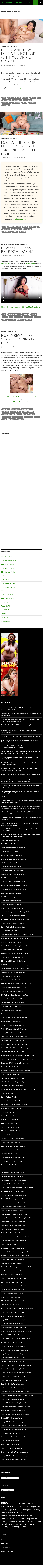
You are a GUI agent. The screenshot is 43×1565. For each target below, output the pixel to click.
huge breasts (17, 100)
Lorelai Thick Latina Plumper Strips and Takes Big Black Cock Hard (20, 148)
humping (10, 1521)
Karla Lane (6, 102)
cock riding (4, 1515)
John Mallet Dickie (20, 347)
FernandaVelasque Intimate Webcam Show (15, 999)
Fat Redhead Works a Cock (9, 1165)
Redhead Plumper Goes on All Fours (12, 1051)
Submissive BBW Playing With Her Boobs (14, 1104)
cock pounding (28, 412)
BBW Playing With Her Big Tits (11, 1131)
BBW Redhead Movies (8, 598)
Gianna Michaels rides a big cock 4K (12, 870)
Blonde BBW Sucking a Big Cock (11, 1448)
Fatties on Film (6, 1519)
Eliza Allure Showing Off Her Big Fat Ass (14, 1036)
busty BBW (6, 1512)
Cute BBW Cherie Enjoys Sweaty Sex (13, 927)
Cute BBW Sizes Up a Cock (9, 1097)
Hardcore (6, 229)
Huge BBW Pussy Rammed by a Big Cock (14, 1320)
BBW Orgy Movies (7, 594)
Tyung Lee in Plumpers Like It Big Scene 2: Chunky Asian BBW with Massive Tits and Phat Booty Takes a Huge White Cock (21, 807)
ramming (12, 419)
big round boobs (27, 409)
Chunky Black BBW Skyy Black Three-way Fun (16, 1048)
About (3, 1540)
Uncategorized (5, 621)
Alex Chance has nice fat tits (10, 878)
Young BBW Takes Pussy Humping (12, 1422)
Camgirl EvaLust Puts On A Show (11, 980)
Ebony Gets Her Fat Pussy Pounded (12, 1184)
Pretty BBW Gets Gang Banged (11, 900)
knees (31, 1521)
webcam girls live (26, 1559)
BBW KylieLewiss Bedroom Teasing (17, 249)
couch (10, 1515)
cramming (14, 1515)
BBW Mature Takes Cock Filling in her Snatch (15, 1339)
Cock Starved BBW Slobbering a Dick (13, 1146)
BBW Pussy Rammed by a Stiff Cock (12, 1312)
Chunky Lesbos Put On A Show (11, 1006)
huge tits (4, 1521)
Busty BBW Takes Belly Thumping (12, 1323)
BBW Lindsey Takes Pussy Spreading (12, 1388)
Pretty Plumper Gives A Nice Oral (12, 976)
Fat (39, 97)
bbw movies (3, 1559)
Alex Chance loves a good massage (12, 897)
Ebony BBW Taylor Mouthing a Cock (12, 1021)
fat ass (32, 414)
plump (25, 102)
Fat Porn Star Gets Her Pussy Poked (12, 1172)
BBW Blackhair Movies (8, 560)
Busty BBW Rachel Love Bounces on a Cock (15, 919)
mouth (37, 417)
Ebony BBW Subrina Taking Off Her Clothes (15, 968)
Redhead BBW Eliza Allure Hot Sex (12, 1085)
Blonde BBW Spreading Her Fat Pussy (13, 1225)
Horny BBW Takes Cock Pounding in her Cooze (18, 339)
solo (4, 319)
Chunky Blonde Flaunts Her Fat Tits (12, 1157)
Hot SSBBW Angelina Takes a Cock (12, 931)
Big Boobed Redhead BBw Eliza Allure (13, 1025)
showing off (6, 1526)
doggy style (24, 1515)
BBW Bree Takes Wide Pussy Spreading (13, 1240)
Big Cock (4, 1510)
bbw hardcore (33, 1504)
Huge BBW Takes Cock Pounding (11, 1274)
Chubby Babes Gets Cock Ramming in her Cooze (16, 1331)
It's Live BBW (5, 613)
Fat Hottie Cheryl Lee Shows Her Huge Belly (15, 912)
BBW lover (6, 409)
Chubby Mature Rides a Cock (10, 1305)
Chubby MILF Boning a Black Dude (12, 908)
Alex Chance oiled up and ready (11, 866)
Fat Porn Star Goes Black (9, 1153)
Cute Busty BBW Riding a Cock (11, 942)
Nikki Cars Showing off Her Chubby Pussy (14, 1214)
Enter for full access (21, 402)
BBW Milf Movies (6, 591)
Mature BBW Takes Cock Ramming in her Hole (16, 1237)
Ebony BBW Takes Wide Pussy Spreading (14, 1456)
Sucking (20, 419)
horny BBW (6, 417)
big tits (25, 97)
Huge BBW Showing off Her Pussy (12, 1263)
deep (25, 414)
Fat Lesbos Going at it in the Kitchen (12, 1078)
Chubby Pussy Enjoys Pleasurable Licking (14, 1452)
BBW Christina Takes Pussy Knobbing (13, 1301)
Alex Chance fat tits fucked (9, 851)
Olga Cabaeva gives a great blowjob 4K (13, 874)
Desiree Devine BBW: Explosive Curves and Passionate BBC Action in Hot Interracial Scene (20, 720)
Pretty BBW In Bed (7, 1093)
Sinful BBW (4, 617)
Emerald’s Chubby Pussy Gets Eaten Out (14, 1384)
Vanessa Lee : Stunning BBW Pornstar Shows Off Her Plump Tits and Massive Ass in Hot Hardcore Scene (20, 752)
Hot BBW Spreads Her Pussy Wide (12, 1342)
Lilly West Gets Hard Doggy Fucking (12, 1082)
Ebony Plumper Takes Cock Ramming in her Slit (16, 1218)
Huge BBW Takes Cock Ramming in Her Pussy (15, 1391)
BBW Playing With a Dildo (9, 1123)
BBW (4, 97)
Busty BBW (4, 602)
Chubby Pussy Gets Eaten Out (10, 1142)
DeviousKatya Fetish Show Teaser (12, 1010)
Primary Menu (40, 2)
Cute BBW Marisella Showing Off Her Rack (15, 946)
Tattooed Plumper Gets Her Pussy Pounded (15, 938)
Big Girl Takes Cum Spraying (10, 1444)
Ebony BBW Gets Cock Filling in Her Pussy (14, 1403)
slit (12, 1527)
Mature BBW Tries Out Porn (10, 1119)
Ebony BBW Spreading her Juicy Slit (12, 1199)
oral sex (3, 1524)
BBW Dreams (11, 1504)
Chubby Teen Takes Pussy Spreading (12, 1259)
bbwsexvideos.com (14, 97)
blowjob (5, 412)
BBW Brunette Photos (8, 572)
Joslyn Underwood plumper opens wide (14, 885)
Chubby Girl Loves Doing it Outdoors (13, 923)
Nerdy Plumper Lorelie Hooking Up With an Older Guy (18, 1089)
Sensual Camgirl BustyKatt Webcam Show (14, 953)
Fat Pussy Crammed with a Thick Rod (13, 1361)
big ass (25, 226)
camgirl (34, 314)
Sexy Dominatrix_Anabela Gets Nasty (13, 972)
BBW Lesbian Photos (8, 587)
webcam (28, 319)
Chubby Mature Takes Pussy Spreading (13, 1376)
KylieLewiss (18, 317)
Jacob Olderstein (20, 255)
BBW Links (4, 1543)
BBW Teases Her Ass (7, 1112)
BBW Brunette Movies (8, 244)
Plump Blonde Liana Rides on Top (12, 1210)
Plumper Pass (18, 1524)
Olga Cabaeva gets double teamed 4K (13, 848)
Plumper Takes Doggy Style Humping (13, 1410)
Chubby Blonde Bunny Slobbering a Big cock (15, 1437)
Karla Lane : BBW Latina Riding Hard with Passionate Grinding (18, 55)
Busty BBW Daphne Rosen (9, 844)
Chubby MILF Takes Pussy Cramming (13, 1316)
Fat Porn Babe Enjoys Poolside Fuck (12, 1176)
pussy (4, 419)
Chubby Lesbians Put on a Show (11, 904)
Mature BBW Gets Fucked (9, 1150)
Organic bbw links (7, 1551)
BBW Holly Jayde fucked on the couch (13, 882)
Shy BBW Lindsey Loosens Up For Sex (13, 1040)
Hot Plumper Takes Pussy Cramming (13, 1221)
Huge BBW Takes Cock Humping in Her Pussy (15, 1407)
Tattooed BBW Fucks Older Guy (11, 1108)
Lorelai (15, 231)
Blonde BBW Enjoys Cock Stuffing (12, 1418)
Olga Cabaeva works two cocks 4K (12, 893)
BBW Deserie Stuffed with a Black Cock (14, 1206)
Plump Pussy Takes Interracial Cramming (14, 1286)
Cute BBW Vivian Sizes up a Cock (11, 1074)
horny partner (17, 417)
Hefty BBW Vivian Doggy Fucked (11, 1135)
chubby (33, 97)
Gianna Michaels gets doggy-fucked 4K (13, 889)
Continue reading (16, 88)
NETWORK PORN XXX (11, 1559)
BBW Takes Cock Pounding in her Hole (13, 1327)
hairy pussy (6, 100)
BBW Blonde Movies (7, 564)
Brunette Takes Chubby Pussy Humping (13, 1429)
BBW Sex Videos (19, 1559)
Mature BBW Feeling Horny (10, 1127)
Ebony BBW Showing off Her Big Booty (13, 1229)
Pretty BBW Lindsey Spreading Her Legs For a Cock (17, 1055)
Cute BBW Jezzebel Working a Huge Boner (14, 1044)
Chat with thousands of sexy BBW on (20, 307)
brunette (26, 314)
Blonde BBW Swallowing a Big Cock (12, 1248)
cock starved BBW (8, 414)
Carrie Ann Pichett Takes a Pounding (13, 916)
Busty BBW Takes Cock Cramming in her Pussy (16, 1373)
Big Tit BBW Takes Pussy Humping (12, 1293)
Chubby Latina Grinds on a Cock (11, 1169)
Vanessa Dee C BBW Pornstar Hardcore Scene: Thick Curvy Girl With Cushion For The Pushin (20, 746)
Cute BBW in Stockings (8, 1116)
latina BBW (16, 102)
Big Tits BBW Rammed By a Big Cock (13, 1346)
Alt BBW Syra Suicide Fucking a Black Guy (14, 965)
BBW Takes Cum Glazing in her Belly (12, 1433)
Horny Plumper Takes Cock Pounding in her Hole (17, 1308)
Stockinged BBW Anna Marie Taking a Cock (15, 1063)
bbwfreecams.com (14, 314)
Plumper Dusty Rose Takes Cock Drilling (14, 1203)
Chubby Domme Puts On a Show (11, 1101)
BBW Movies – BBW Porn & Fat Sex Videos (17, 2)
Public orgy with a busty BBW (10, 840)
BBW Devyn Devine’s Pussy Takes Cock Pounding (17, 1187)
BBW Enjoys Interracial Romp (10, 1441)
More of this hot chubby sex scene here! (21, 397)
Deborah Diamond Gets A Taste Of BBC (14, 987)
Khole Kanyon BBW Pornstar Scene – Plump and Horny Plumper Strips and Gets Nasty (19, 769)
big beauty (15, 409)
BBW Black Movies (7, 557)
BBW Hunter (5, 579)
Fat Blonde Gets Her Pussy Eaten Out (13, 1002)
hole (25, 1519)
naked (40, 1521)
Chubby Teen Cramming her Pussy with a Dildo (16, 1267)
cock (28, 1513)
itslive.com (27, 100)
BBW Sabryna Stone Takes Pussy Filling (13, 1195)
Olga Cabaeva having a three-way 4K (13, 863)
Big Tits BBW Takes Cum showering (12, 1138)
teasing (20, 319)
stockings (12, 319)
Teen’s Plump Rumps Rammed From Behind (15, 1255)
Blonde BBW (19, 1510)
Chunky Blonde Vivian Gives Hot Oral (13, 1033)
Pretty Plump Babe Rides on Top (11, 1233)
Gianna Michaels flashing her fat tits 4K (13, 859)
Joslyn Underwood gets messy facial (12, 855)
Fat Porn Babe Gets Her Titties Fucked (13, 1180)
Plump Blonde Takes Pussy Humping (12, 1399)
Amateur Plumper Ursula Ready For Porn (14, 1014)
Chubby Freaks (15, 412)
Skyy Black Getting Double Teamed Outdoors (15, 1070)
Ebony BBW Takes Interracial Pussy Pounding (15, 1414)
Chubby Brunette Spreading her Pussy (13, 1425)
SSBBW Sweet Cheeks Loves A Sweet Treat (14, 995)
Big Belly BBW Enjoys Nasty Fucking (12, 1289)
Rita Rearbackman (20, 65)
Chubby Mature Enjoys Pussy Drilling (13, 1369)
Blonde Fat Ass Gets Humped (10, 1244)
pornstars (6, 105)
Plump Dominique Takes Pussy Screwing (14, 1380)
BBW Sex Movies (6, 1547)
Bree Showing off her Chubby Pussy (12, 1271)
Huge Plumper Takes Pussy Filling (12, 1354)
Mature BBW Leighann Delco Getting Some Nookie (17, 1059)
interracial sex (17, 229)
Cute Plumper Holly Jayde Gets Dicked (13, 957)
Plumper (32, 102)
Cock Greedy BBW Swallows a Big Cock (14, 1459)
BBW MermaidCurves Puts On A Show (13, 961)
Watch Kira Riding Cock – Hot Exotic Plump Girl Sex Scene (20, 797)
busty (38, 1510)
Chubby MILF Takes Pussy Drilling (12, 1335)
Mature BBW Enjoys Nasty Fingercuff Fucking (16, 1365)
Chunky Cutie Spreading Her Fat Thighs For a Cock (17, 934)
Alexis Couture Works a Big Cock (11, 950)
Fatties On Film (6, 606)
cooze (19, 414)
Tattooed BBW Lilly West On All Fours (13, 1067)
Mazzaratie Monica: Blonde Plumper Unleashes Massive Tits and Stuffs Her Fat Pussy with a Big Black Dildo (20, 780)
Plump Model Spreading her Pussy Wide (14, 1278)
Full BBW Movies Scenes (9, 46)
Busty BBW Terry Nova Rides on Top (12, 1191)
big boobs (35, 1506)
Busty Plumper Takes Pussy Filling (12, 1282)
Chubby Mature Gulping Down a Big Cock (14, 1350)
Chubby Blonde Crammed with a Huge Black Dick (17, 1395)
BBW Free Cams (21, 244)
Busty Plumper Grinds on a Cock (11, 1161)
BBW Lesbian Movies (8, 583)
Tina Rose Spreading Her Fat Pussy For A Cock (16, 984)
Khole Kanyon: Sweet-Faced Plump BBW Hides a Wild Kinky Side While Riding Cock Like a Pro (20, 835)
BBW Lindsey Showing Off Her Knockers (14, 1018)
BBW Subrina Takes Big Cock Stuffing (13, 1357)
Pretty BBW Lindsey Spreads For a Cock (14, 1029)
